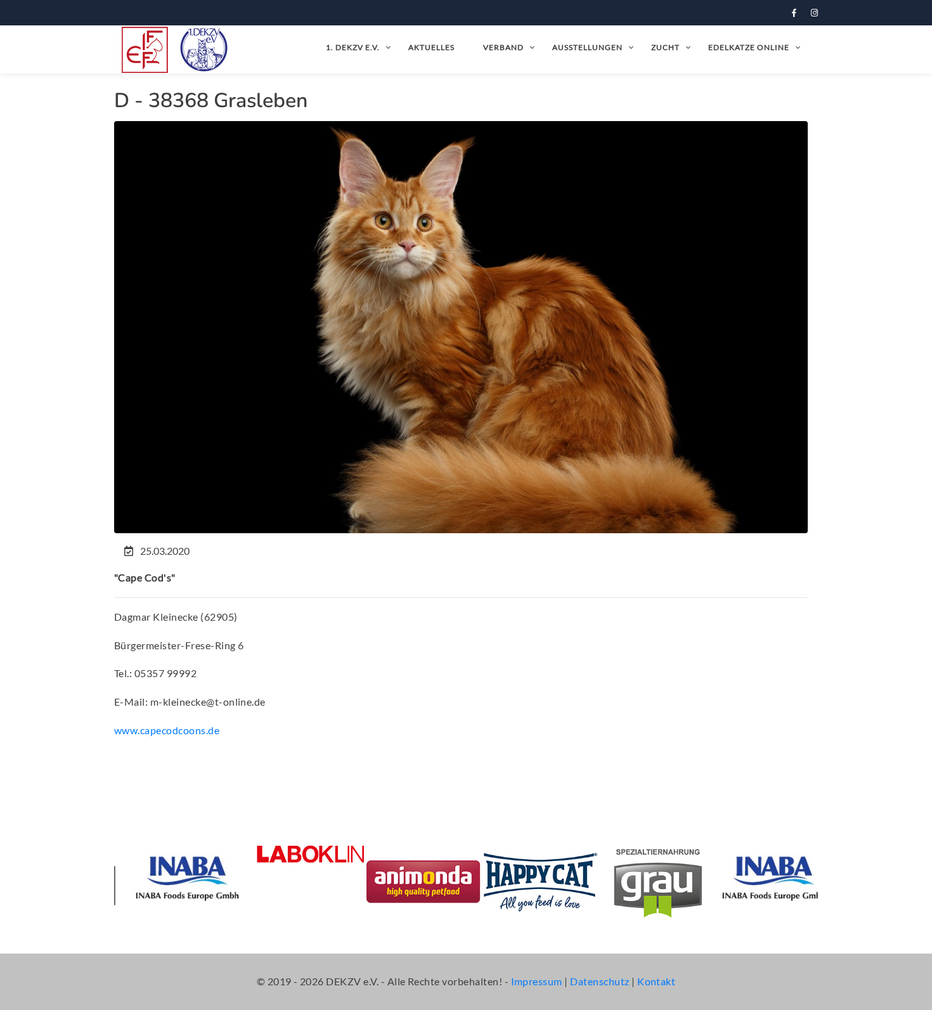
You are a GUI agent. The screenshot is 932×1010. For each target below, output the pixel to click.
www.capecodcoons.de (166, 730)
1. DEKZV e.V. (353, 47)
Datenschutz (599, 981)
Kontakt (656, 981)
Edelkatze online (748, 47)
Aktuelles (431, 47)
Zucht (665, 47)
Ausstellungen (587, 47)
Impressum (536, 981)
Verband (503, 47)
